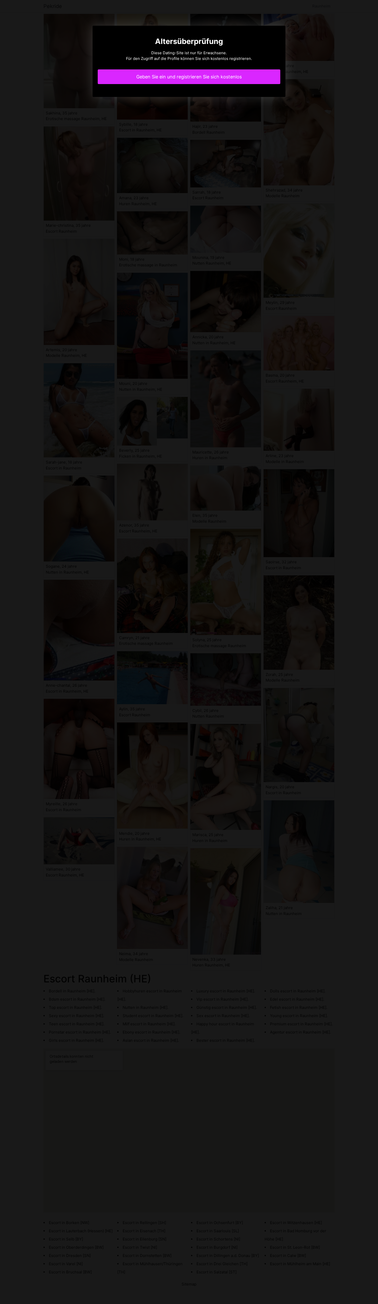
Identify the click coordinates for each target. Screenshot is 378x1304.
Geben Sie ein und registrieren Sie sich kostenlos (189, 76)
